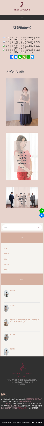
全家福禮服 (25, 406)
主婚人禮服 (22, 407)
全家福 (17, 399)
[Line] (41, 210)
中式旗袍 (29, 403)
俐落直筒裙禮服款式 (33, 399)
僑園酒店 (22, 403)
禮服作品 (6, 264)
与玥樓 (22, 399)
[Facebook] (12, 57)
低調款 (13, 399)
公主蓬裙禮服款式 (14, 405)
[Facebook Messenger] (41, 215)
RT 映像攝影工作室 (35, 406)
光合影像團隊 (5, 399)
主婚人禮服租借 (33, 408)
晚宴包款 (6, 253)
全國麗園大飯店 (6, 401)
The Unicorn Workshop (35, 422)
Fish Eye (16, 403)
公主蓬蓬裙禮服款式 (9, 408)
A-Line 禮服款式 (25, 401)
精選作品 (6, 270)
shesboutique (7, 403)
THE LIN (35, 403)
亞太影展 (15, 401)
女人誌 (5, 248)
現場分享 (6, 259)
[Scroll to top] (32, 98)
